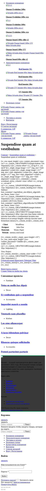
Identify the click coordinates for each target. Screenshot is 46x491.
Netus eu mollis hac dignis (14, 285)
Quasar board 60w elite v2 (17, 59)
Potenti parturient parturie (14, 351)
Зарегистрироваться (21, 482)
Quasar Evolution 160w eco (17, 32)
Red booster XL (25, 69)
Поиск (27, 424)
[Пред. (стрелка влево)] (2, 489)
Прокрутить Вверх (9, 484)
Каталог (9, 383)
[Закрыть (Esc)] (2, 487)
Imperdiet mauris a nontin (14, 304)
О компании (11, 385)
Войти (4, 476)
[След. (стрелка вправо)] (4, 489)
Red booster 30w (26, 84)
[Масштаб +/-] (9, 487)
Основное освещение (15, 401)
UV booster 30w (25, 99)
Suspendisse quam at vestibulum (22, 155)
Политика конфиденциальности (12, 410)
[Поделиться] (4, 487)
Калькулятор (11, 390)
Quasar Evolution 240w (16, 9)
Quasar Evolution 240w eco (17, 17)
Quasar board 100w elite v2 (17, 40)
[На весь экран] (7, 487)
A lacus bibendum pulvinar (14, 332)
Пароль (5, 472)
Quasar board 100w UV (16, 49)
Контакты (10, 387)
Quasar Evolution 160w (16, 24)
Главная (4, 155)
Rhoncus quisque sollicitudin (15, 342)
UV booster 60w (25, 92)
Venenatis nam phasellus (13, 313)
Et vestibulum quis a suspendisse (17, 294)
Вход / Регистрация (14, 451)
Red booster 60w (26, 77)
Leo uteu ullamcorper (12, 323)
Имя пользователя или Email (13, 465)
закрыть (4, 420)
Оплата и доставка (13, 392)
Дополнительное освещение (18, 404)
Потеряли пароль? (8, 480)
